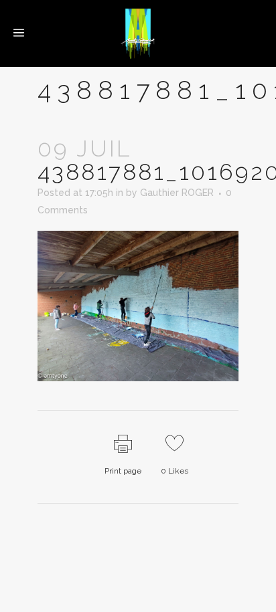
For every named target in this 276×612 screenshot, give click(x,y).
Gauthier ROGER (177, 192)
